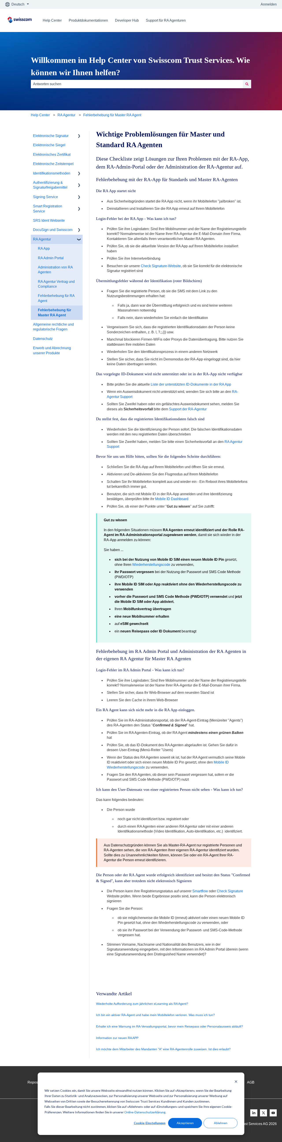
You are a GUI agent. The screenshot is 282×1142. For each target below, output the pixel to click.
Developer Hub (127, 20)
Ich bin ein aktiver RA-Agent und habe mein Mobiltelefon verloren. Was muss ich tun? (155, 1015)
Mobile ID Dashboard (171, 499)
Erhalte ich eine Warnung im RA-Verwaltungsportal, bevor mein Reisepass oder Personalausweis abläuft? (169, 1026)
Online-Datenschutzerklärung (144, 1112)
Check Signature (230, 891)
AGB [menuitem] (250, 1082)
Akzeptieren (185, 1123)
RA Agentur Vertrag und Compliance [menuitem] (56, 284)
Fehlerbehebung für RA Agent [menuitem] (56, 298)
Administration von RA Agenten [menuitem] (55, 269)
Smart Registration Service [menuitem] (47, 208)
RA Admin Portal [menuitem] (51, 258)
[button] (79, 136)
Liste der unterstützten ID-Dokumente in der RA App (191, 384)
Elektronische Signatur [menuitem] (51, 136)
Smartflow (200, 891)
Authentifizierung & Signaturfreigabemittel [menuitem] (50, 185)
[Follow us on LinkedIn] (253, 1112)
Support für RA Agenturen (166, 20)
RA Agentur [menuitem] (42, 239)
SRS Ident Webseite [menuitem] (49, 220)
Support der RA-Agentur (188, 409)
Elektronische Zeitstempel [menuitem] (53, 164)
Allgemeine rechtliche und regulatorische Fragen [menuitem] (53, 327)
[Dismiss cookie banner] (235, 1082)
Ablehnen (220, 1123)
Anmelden (269, 4)
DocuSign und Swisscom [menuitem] (52, 230)
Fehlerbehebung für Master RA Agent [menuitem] (54, 312)
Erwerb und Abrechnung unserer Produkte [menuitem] (52, 350)
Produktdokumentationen (88, 20)
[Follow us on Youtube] (273, 1112)
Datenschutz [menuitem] (43, 339)
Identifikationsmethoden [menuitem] (51, 173)
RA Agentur (66, 115)
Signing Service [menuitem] (45, 197)
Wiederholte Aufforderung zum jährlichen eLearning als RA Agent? (142, 1003)
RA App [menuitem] (44, 248)
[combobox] (137, 84)
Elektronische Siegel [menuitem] (49, 145)
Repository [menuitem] (36, 1082)
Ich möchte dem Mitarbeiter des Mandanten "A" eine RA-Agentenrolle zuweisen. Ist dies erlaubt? (163, 1049)
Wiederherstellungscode (151, 564)
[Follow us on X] (263, 1112)
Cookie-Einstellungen (149, 1123)
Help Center (52, 20)
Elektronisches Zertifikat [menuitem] (51, 154)
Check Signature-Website (161, 266)
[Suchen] (247, 84)
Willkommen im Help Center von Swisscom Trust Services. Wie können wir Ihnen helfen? (140, 66)
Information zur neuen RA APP (117, 1038)
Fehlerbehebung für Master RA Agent (112, 115)
